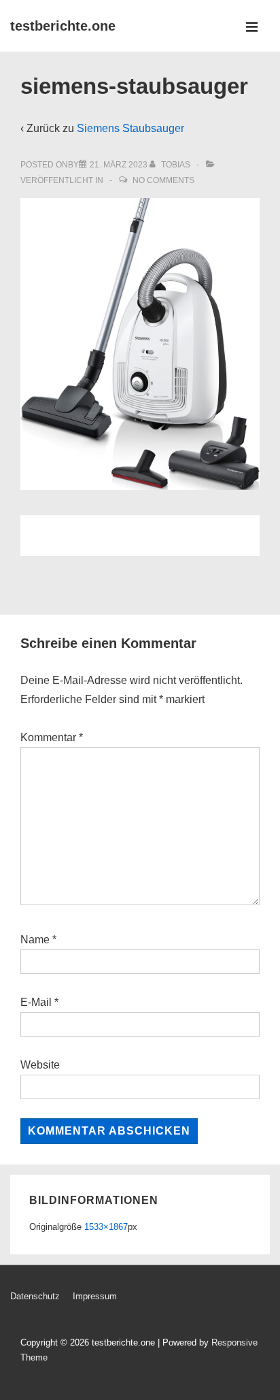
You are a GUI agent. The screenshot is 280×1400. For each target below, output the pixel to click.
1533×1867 (106, 1227)
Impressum (95, 1296)
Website (40, 1065)
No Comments (163, 180)
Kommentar (51, 737)
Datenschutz (35, 1296)
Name (35, 939)
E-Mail (36, 1002)
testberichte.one (63, 25)
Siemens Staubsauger (130, 128)
